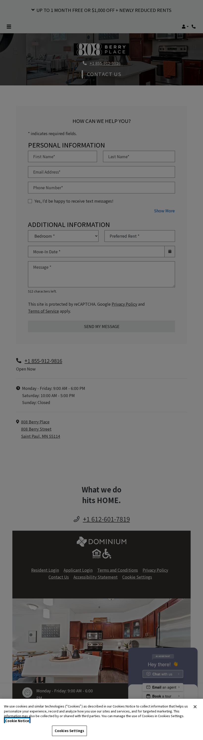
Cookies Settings (69, 730)
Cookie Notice (17, 720)
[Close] (195, 706)
